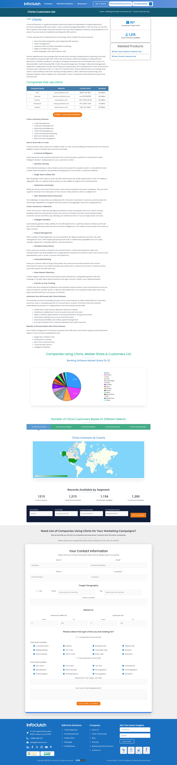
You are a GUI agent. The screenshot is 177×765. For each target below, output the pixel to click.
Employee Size (118, 615)
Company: (118, 572)
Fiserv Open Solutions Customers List (127, 51)
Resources (81, 4)
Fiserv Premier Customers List (125, 56)
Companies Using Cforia (130, 25)
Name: (59, 560)
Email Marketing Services (120, 4)
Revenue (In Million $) (59, 615)
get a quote (100, 4)
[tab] (38, 427)
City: (101, 591)
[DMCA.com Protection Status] (80, 760)
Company (48, 4)
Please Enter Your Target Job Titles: (88, 678)
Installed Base (140, 4)
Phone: (59, 572)
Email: (118, 560)
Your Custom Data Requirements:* (88, 688)
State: (54, 591)
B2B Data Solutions (65, 4)
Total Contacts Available (130, 38)
